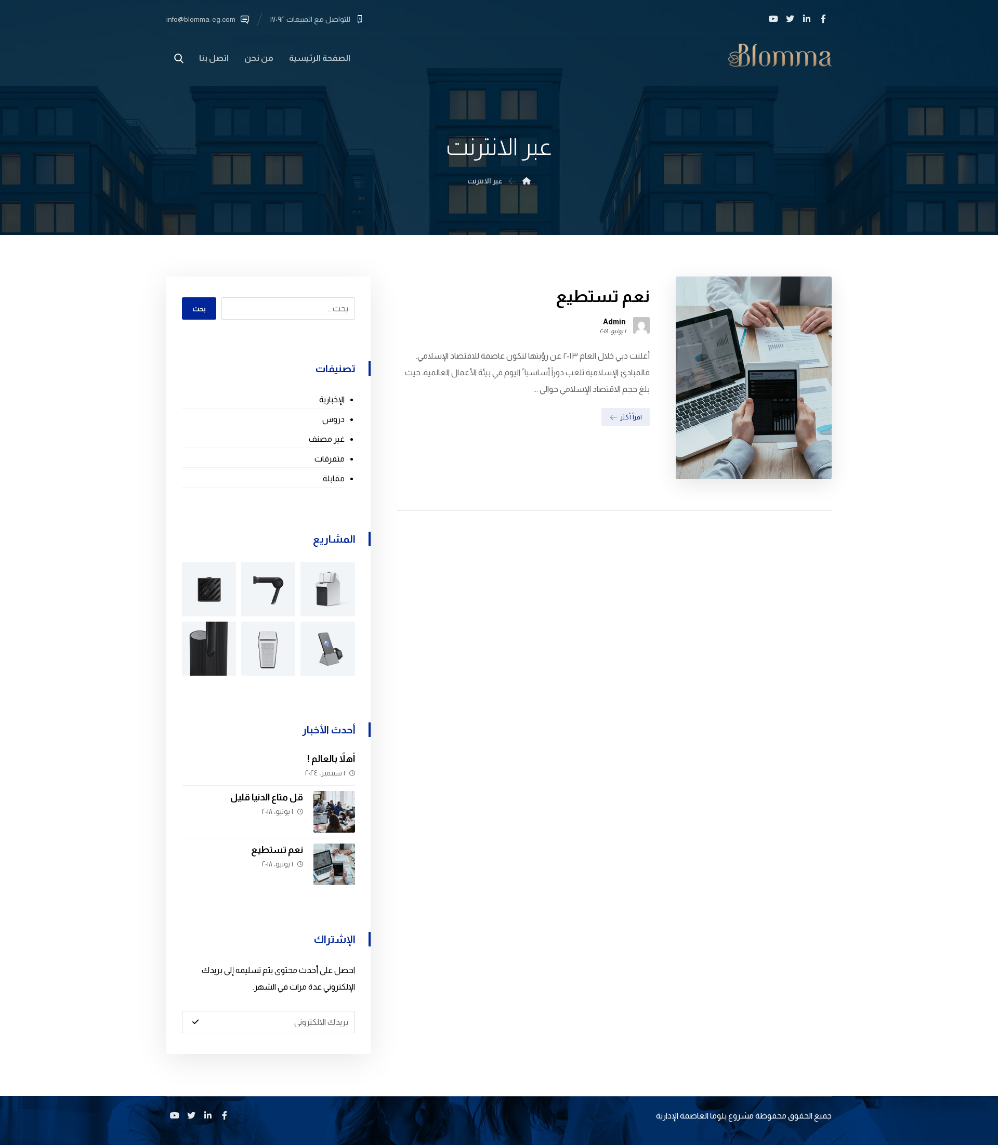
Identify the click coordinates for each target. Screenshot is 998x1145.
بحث (199, 309)
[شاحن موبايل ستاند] (327, 649)
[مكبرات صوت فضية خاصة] (268, 649)
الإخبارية (331, 399)
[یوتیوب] (773, 18)
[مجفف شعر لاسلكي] (268, 589)
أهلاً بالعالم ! (331, 759)
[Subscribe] (195, 1021)
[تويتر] (790, 18)
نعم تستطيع (277, 850)
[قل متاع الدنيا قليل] (334, 812)
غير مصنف (326, 439)
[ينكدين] (806, 18)
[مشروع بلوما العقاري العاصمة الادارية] (780, 55)
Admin (614, 322)
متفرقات (329, 458)
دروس (333, 419)
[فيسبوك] (823, 18)
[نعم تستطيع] (334, 864)
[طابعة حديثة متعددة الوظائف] (327, 589)
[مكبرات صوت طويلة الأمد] (209, 649)
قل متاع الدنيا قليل (266, 797)
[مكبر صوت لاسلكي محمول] (209, 589)
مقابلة (333, 478)
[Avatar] (641, 325)
